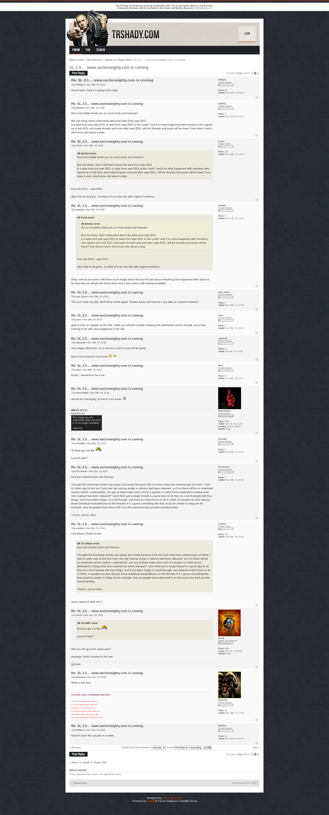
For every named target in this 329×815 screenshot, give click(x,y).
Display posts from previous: (136, 747)
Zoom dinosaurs (172, 797)
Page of (243, 73)
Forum (76, 50)
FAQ (88, 50)
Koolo (79, 145)
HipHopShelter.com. (203, 8)
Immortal (80, 677)
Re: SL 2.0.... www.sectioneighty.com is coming (112, 80)
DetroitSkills (82, 393)
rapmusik (80, 342)
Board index (76, 59)
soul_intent (82, 296)
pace (78, 319)
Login (247, 34)
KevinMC (80, 443)
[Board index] (113, 27)
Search (100, 50)
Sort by (170, 747)
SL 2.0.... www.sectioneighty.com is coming (108, 67)
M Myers (80, 84)
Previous (76, 747)
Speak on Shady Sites (118, 59)
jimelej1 (80, 108)
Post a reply (75, 72)
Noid (78, 370)
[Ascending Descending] (200, 747)
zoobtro (80, 528)
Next (255, 747)
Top (257, 98)
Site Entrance (94, 59)
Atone (79, 615)
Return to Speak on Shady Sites (89, 762)
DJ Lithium (81, 471)
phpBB (151, 800)
